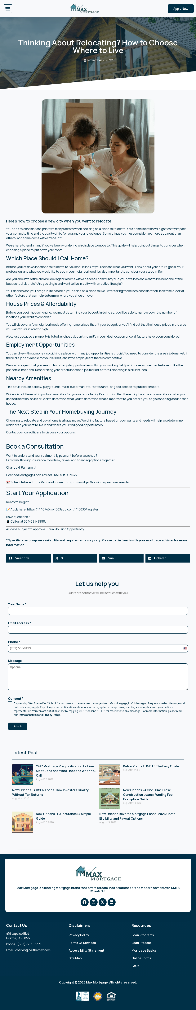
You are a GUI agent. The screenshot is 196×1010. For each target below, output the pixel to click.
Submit (17, 726)
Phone (14, 642)
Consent (15, 698)
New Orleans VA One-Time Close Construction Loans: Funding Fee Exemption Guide (148, 794)
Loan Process (141, 943)
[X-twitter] (103, 902)
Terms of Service (28, 714)
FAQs (135, 966)
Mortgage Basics (144, 950)
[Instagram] (94, 902)
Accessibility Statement (86, 950)
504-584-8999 (34, 521)
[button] (8, 8)
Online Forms (141, 958)
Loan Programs (142, 935)
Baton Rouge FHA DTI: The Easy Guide (151, 766)
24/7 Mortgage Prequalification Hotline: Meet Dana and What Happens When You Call (66, 771)
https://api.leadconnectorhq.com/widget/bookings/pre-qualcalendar (81, 482)
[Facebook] (85, 902)
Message (15, 661)
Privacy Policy (51, 714)
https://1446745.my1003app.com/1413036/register (62, 509)
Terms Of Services (82, 943)
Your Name (17, 604)
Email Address (19, 623)
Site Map (75, 958)
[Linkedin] (112, 902)
